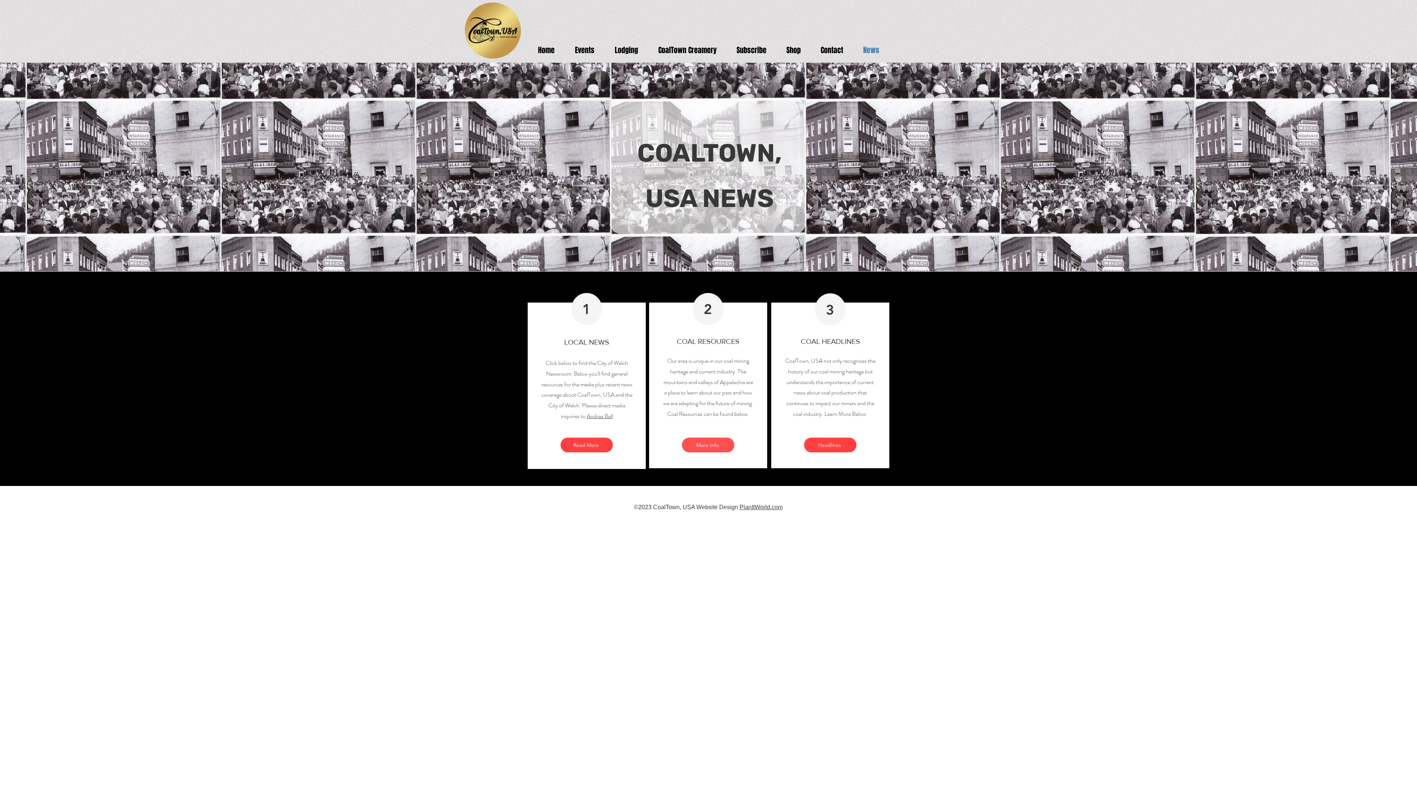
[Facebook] (1400, 380)
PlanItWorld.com (761, 507)
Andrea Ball (600, 416)
